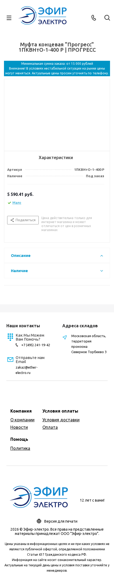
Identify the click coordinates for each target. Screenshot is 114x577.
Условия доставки (61, 419)
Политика (20, 448)
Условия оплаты (60, 411)
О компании (22, 419)
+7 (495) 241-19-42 (35, 345)
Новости (19, 427)
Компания (21, 411)
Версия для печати (60, 521)
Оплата (50, 427)
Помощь (19, 439)
